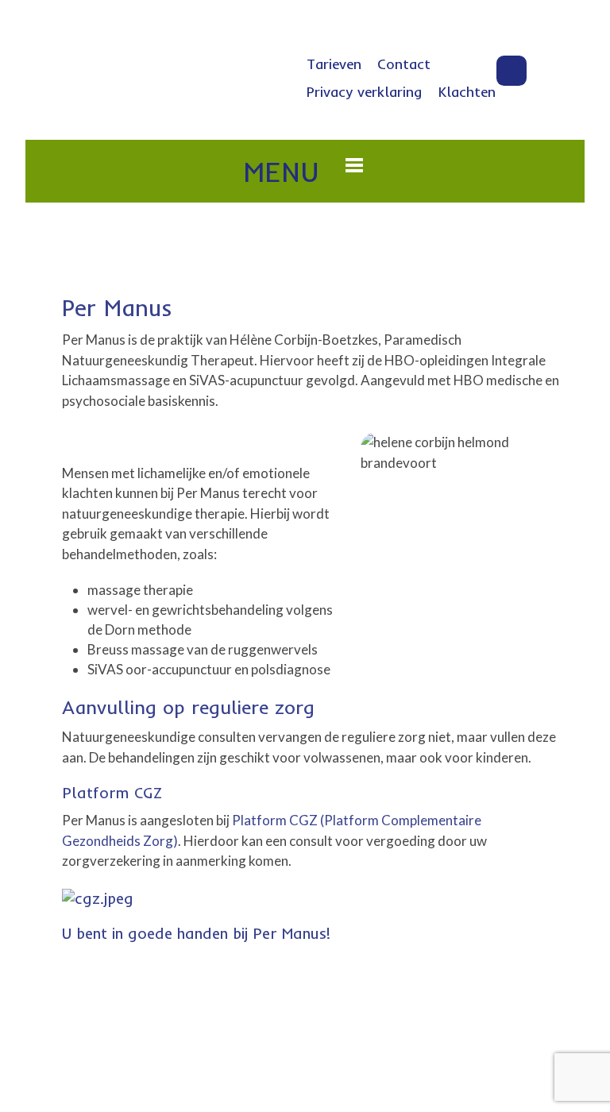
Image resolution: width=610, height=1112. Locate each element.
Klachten (467, 92)
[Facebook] (511, 71)
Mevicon (454, 1049)
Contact (403, 64)
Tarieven (334, 64)
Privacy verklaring (365, 92)
